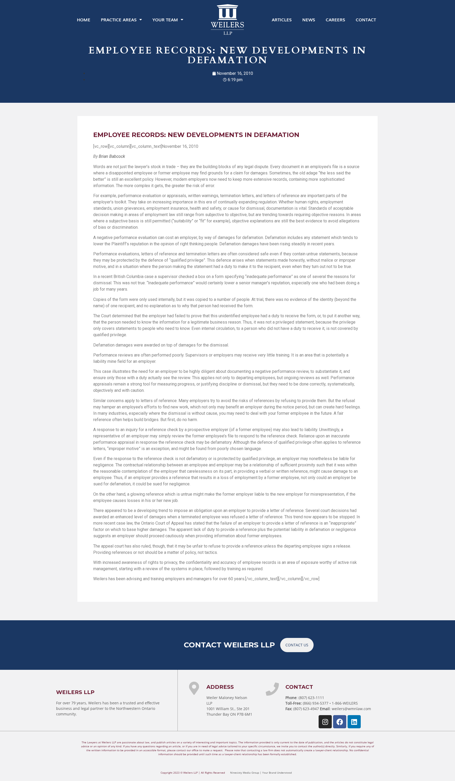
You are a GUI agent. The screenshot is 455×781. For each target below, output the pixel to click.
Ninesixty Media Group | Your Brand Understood (261, 772)
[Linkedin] (354, 721)
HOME (83, 19)
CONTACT (366, 19)
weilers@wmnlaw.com (351, 708)
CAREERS (335, 19)
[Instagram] (325, 721)
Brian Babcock (112, 156)
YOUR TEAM (165, 19)
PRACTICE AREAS (119, 19)
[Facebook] (339, 721)
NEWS (308, 19)
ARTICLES (282, 19)
